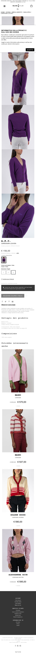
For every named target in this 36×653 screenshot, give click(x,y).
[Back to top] (31, 648)
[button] (30, 49)
